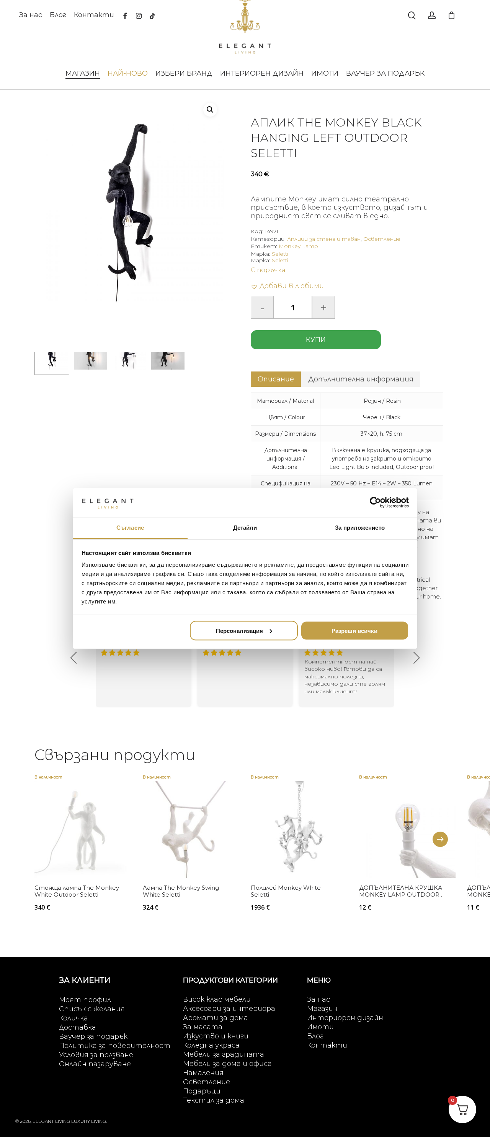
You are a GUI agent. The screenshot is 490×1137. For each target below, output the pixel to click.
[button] (210, 110)
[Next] (440, 839)
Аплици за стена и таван (324, 238)
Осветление (381, 238)
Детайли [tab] (245, 527)
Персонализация (239, 630)
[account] (431, 15)
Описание (276, 379)
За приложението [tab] (360, 527)
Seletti (280, 253)
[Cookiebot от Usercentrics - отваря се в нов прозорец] (375, 502)
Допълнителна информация (360, 379)
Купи (316, 340)
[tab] (276, 379)
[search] (411, 15)
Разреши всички (354, 630)
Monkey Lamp (298, 246)
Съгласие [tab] (130, 527)
